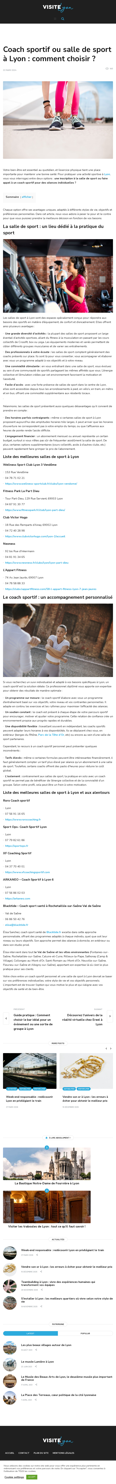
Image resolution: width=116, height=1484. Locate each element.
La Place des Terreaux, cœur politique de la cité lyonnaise (58, 1395)
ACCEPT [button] (31, 1477)
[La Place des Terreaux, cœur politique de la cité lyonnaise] (10, 1398)
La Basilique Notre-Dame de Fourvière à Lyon (47, 1183)
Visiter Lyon (39, 1089)
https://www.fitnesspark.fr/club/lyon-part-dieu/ (35, 510)
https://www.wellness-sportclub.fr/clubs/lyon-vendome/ (41, 484)
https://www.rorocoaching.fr (23, 819)
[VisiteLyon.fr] (58, 8)
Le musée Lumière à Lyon (37, 1362)
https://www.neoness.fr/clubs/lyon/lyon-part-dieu (36, 563)
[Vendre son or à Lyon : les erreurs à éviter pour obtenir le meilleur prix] (86, 1071)
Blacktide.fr (54, 932)
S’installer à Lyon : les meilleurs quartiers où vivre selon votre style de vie (67, 1300)
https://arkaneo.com (17, 898)
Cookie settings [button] (14, 1477)
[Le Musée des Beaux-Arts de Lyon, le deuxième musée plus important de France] (10, 1381)
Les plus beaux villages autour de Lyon (46, 1345)
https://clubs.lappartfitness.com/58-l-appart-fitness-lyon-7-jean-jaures (50, 589)
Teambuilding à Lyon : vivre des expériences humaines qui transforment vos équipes (58, 1283)
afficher (27, 197)
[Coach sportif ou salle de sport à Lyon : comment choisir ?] (58, 120)
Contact (23, 1453)
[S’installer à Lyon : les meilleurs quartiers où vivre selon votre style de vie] (10, 1303)
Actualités (25, 1089)
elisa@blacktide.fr (16, 925)
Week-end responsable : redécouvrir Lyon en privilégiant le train (62, 1250)
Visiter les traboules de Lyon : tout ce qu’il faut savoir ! (46, 1226)
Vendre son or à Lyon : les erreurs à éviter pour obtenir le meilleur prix (66, 1267)
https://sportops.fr (16, 846)
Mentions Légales (63, 1453)
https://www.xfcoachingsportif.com (27, 872)
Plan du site (41, 1453)
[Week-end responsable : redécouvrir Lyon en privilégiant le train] (29, 1071)
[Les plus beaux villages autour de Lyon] (10, 1348)
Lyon (107, 174)
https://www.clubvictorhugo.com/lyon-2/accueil (35, 536)
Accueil (9, 1453)
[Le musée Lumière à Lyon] (10, 1364)
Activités (12, 1089)
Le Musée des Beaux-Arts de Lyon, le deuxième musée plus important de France (66, 1378)
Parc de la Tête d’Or (51, 735)
